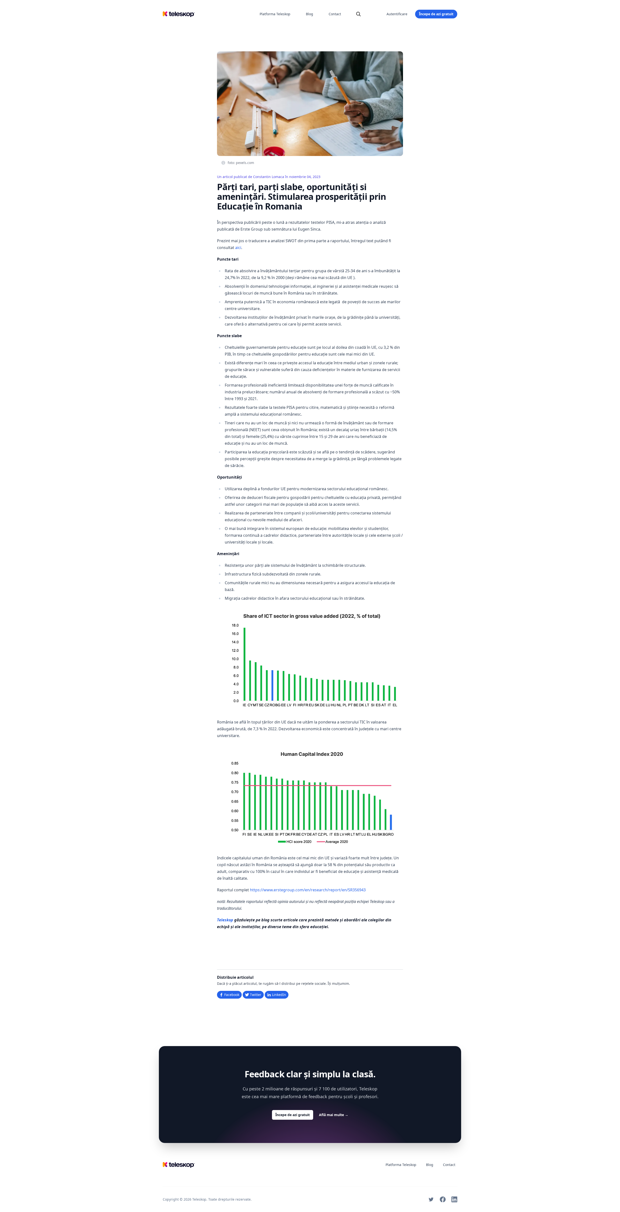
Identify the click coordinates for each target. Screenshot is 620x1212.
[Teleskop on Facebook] (443, 1199)
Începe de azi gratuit (436, 14)
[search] (358, 14)
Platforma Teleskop (275, 14)
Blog (309, 14)
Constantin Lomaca (268, 176)
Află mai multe (333, 1114)
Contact (335, 14)
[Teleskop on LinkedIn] (454, 1199)
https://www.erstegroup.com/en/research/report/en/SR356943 (308, 890)
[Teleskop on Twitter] (431, 1199)
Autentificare (397, 14)
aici (238, 247)
